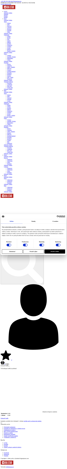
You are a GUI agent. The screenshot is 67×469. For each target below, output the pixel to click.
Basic (5, 175)
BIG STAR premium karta (11, 431)
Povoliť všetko (55, 251)
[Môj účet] (33, 349)
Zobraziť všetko (8, 13)
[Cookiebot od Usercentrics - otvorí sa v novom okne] (58, 216)
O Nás (5, 443)
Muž (5, 90)
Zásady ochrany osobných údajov (12, 447)
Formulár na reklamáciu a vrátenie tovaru (14, 428)
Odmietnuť (12, 251)
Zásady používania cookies (11, 436)
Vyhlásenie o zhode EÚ (10, 437)
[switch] (25, 245)
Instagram (6, 454)
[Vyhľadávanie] (22, 263)
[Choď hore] (1, 423)
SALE (5, 11)
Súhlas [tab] (12, 221)
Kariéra (6, 445)
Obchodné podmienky (9, 427)
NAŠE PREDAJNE (6, 4)
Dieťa (5, 155)
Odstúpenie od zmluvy (10, 430)
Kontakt (6, 444)
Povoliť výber (33, 251)
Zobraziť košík (4, 418)
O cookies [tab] (55, 221)
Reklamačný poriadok (9, 434)
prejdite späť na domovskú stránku (32, 421)
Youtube (6, 455)
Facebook (6, 452)
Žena (5, 18)
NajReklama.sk (10, 467)
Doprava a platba (8, 433)
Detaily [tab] (34, 221)
